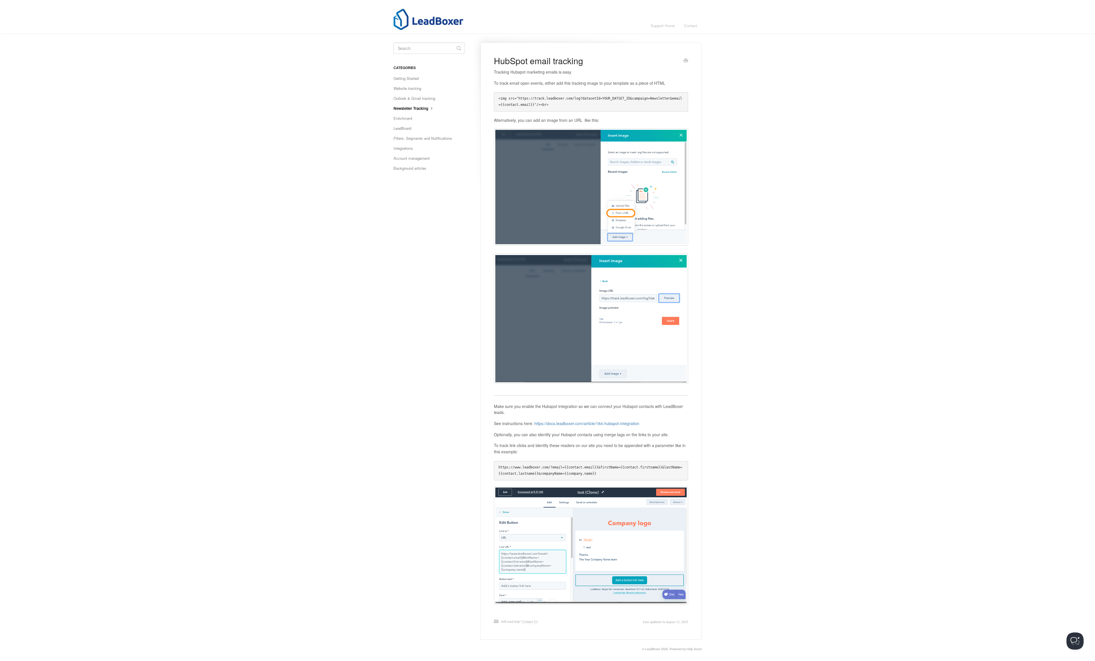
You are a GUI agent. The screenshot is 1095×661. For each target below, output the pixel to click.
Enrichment (403, 118)
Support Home (663, 25)
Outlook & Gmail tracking (414, 98)
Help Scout (694, 649)
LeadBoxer (652, 649)
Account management (412, 158)
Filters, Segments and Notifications (423, 138)
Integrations (403, 148)
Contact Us (530, 621)
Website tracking (407, 88)
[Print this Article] (686, 61)
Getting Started (406, 78)
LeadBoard (402, 128)
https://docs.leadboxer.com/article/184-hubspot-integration (586, 423)
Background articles (410, 168)
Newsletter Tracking (411, 108)
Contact (690, 25)
